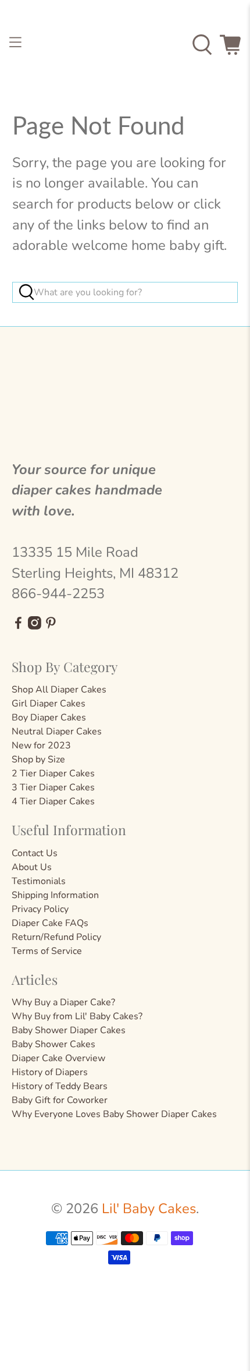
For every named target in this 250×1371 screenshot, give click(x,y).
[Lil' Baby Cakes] (125, 45)
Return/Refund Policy (56, 937)
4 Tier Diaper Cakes (53, 801)
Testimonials (39, 881)
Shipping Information (55, 895)
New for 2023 (41, 745)
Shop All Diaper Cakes (59, 689)
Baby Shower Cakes (53, 1044)
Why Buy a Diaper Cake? (63, 1002)
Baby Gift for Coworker (60, 1100)
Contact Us (35, 853)
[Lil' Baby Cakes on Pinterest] (51, 626)
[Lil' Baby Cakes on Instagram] (34, 626)
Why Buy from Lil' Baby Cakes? (77, 1016)
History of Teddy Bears (60, 1086)
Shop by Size (38, 759)
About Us (32, 867)
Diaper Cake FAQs (50, 923)
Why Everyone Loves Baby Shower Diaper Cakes (114, 1114)
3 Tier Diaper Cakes (53, 787)
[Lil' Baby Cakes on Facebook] (18, 626)
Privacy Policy (40, 909)
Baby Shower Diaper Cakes (69, 1030)
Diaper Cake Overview (58, 1058)
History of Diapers (50, 1072)
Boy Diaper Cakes (49, 717)
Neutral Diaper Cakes (57, 731)
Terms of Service (47, 951)
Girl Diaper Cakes (48, 703)
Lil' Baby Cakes (149, 1208)
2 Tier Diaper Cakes (53, 773)
